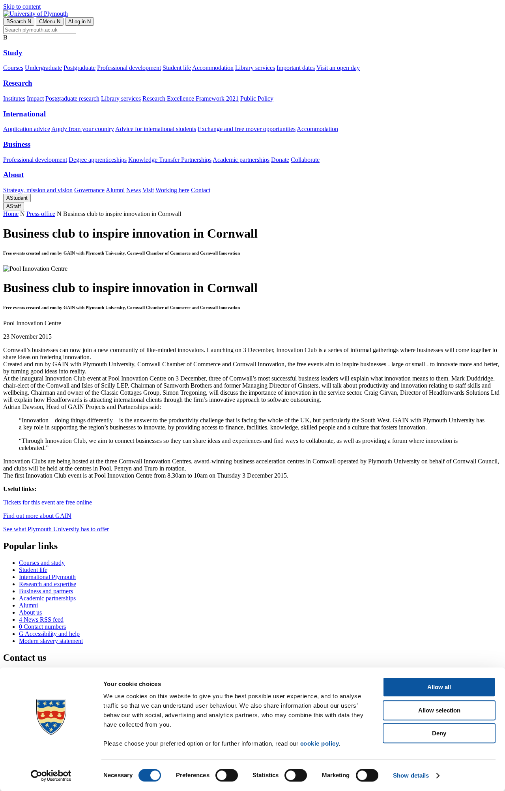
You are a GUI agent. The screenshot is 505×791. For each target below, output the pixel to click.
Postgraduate (79, 67)
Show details (411, 775)
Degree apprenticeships (98, 159)
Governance (89, 190)
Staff (13, 206)
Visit (148, 190)
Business (16, 144)
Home (11, 213)
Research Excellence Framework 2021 (190, 98)
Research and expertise (47, 584)
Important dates (296, 67)
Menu (49, 21)
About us (30, 612)
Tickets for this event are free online (47, 502)
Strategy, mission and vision (38, 190)
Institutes (14, 98)
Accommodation (213, 67)
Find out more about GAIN (37, 515)
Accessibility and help (49, 633)
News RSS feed (41, 619)
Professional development (129, 67)
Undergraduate (43, 67)
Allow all (439, 687)
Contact (200, 190)
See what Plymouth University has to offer (56, 529)
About (13, 175)
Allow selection (439, 710)
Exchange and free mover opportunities (247, 129)
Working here (172, 190)
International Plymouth (47, 577)
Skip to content (22, 6)
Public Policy (256, 98)
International (24, 114)
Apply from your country (82, 129)
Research (17, 83)
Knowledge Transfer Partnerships (169, 159)
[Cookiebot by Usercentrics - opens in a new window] (51, 776)
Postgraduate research (72, 98)
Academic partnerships (241, 159)
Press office (40, 213)
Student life (177, 67)
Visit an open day (338, 67)
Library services (255, 67)
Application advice (26, 129)
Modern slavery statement (51, 640)
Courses (13, 67)
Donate (280, 159)
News (133, 190)
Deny (439, 733)
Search (18, 21)
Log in (79, 21)
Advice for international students (155, 129)
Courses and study (42, 562)
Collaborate (305, 159)
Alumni (115, 190)
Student (17, 198)
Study (12, 53)
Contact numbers (42, 626)
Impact (35, 98)
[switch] (226, 775)
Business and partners (46, 591)
